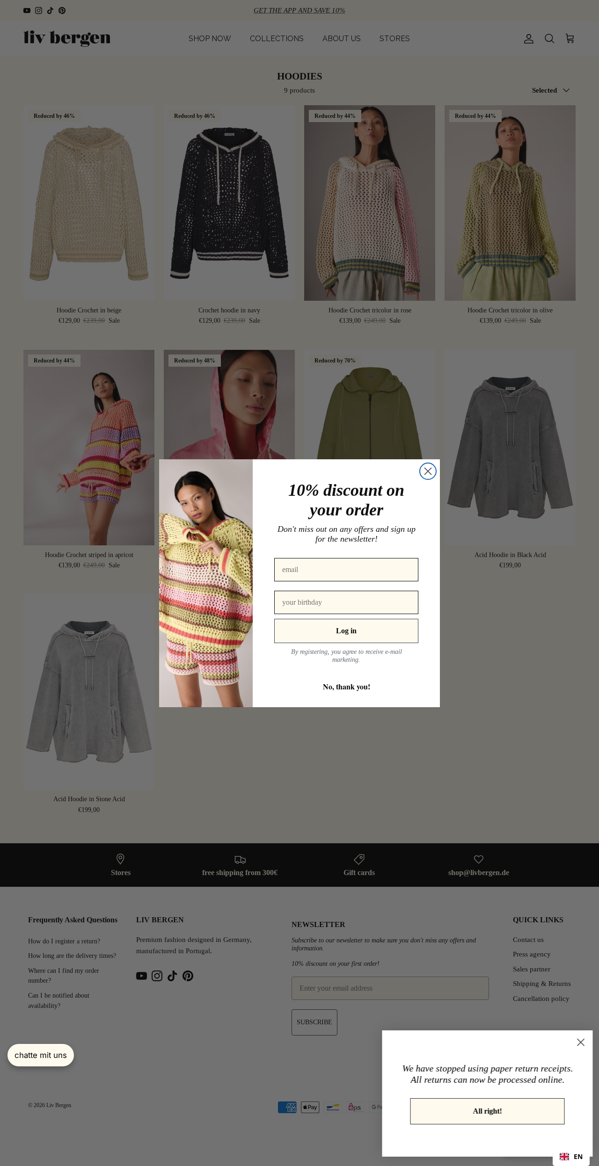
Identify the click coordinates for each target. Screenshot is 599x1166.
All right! (484, 1111)
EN (578, 1156)
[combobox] (571, 1156)
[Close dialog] (428, 471)
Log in (346, 631)
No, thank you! (346, 686)
